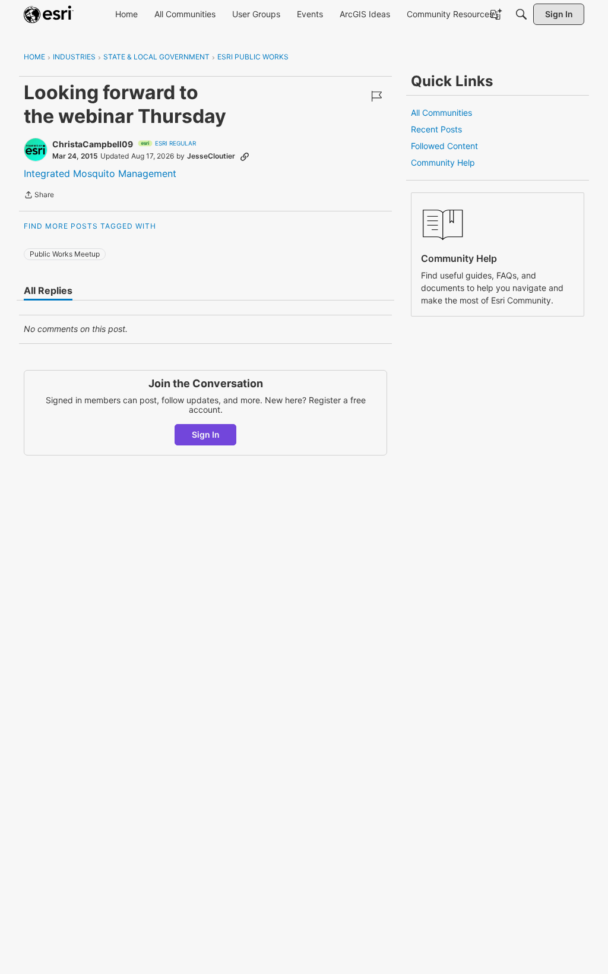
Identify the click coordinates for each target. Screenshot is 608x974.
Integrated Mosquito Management (100, 173)
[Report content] (376, 96)
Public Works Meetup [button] (65, 253)
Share (39, 196)
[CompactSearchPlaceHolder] (521, 14)
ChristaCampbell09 (92, 144)
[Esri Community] (49, 14)
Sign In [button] (206, 434)
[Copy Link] (245, 156)
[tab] (48, 290)
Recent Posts (436, 129)
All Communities (441, 112)
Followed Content (444, 146)
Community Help (443, 162)
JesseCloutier (211, 155)
